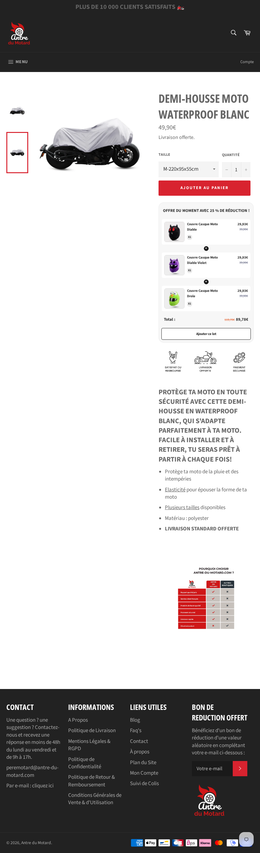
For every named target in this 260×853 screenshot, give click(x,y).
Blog (135, 720)
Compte (247, 62)
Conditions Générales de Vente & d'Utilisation (94, 798)
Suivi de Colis (144, 783)
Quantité (231, 155)
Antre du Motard (36, 843)
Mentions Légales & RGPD (89, 745)
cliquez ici (43, 786)
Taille (164, 154)
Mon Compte (144, 773)
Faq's (135, 730)
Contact (139, 741)
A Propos (78, 720)
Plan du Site (143, 762)
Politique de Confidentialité (84, 763)
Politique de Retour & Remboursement (91, 780)
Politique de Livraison (92, 730)
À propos (139, 752)
